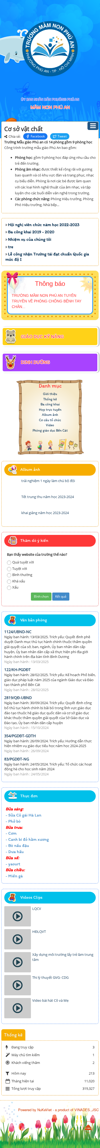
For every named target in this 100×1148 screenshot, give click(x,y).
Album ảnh (50, 415)
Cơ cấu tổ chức (50, 420)
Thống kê (50, 399)
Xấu (15, 587)
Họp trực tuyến (50, 410)
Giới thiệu (50, 394)
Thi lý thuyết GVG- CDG (50, 977)
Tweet (62, 136)
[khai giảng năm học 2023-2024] (12, 517)
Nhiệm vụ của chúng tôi (29, 239)
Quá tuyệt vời (23, 562)
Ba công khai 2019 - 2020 (31, 231)
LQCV (36, 908)
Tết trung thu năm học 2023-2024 (47, 496)
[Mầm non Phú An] (50, 49)
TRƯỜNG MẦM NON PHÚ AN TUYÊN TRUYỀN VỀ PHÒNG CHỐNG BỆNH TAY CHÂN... (46, 301)
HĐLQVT (39, 931)
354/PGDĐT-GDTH (20, 735)
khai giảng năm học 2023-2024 (45, 512)
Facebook (38, 136)
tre (10, 246)
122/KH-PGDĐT (17, 669)
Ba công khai (50, 404)
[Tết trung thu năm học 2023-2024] (12, 501)
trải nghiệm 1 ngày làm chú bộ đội (48, 480)
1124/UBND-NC (17, 631)
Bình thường (22, 574)
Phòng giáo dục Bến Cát (50, 430)
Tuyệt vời (19, 568)
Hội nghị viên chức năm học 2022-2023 (43, 224)
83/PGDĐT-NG (16, 759)
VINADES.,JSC (86, 1109)
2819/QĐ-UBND (18, 697)
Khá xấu (18, 581)
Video (50, 425)
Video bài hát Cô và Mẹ (50, 1000)
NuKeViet (44, 1109)
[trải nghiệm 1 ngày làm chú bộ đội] (12, 485)
